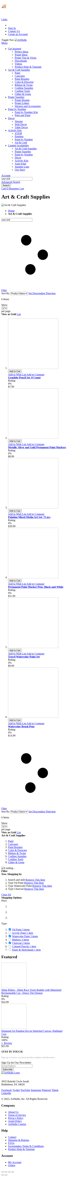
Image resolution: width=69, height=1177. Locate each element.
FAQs (11, 1143)
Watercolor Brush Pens (21, 726)
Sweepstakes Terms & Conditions (26, 1146)
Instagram (36, 1090)
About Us (13, 1112)
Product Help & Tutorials (21, 1149)
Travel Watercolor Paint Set (24, 656)
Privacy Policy (15, 1118)
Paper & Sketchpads (26, 949)
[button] (17, 374)
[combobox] (16, 179)
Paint (10, 841)
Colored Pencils (24, 946)
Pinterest (46, 1090)
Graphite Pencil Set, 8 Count (24, 377)
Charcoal (21, 943)
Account (5, 175)
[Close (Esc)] (2, 1171)
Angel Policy (15, 1121)
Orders (11, 1165)
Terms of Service (17, 1115)
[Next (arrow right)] (6, 1174)
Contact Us (14, 31)
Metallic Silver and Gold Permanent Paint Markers (37, 447)
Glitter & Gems (16, 862)
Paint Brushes (15, 847)
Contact (12, 1137)
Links (4, 19)
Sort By (5, 293)
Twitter (16, 1090)
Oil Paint (21, 929)
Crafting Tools (15, 859)
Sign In (12, 28)
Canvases (13, 844)
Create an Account (18, 34)
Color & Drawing (17, 850)
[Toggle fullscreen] (9, 1171)
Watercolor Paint (25, 936)
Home (11, 210)
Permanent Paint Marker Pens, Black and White (35, 586)
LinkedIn (6, 1093)
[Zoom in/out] (12, 1171)
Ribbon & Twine (17, 853)
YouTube (25, 1090)
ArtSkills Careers (17, 1124)
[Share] (6, 1171)
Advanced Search (10, 182)
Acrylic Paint (22, 933)
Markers (20, 939)
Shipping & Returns (18, 1140)
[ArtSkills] (21, 40)
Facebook (6, 1090)
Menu (4, 43)
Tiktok (55, 1090)
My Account (14, 1162)
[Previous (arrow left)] (2, 1174)
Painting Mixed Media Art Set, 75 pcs (29, 517)
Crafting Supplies (17, 856)
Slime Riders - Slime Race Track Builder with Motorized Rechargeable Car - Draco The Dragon (31, 991)
